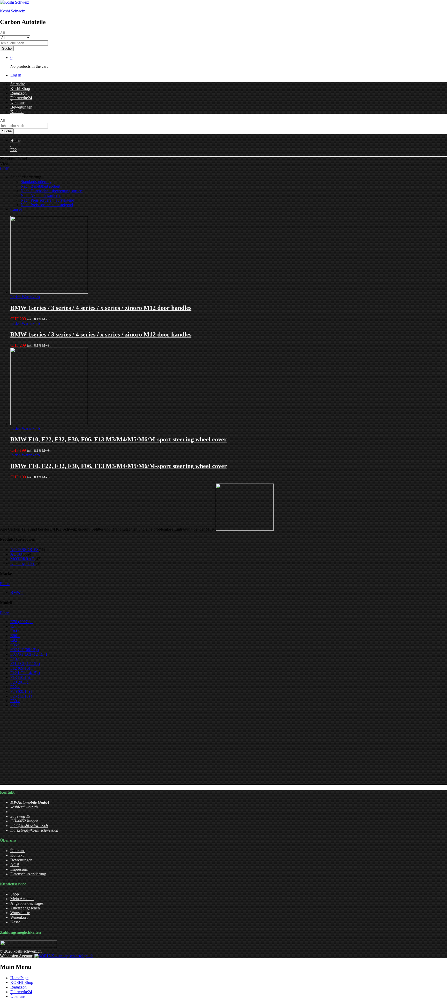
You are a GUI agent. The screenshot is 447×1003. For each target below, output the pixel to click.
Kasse (15, 922)
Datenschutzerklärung (28, 874)
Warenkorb (19, 917)
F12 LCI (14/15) (25, 673)
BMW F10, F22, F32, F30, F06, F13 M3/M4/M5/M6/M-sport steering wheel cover (118, 439)
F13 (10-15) (21, 677)
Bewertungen (21, 107)
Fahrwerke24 (21, 98)
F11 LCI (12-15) (25, 663)
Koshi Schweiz (12, 11)
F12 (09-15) (21, 668)
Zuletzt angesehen (25, 908)
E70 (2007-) (21, 621)
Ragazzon (18, 93)
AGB (14, 864)
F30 (15, 701)
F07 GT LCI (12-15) (28, 654)
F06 (15, 645)
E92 (15, 640)
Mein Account (22, 899)
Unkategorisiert (22, 563)
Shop (14, 894)
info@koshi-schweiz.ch (29, 825)
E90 (15, 635)
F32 (15, 705)
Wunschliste (20, 912)
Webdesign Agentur (16, 956)
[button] (25, 297)
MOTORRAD (22, 559)
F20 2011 (19, 682)
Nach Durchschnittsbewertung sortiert (52, 191)
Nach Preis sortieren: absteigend (47, 205)
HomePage (19, 978)
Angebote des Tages (26, 903)
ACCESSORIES (24, 549)
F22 (15, 687)
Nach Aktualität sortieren (41, 195)
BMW (17, 592)
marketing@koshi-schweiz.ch (34, 830)
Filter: (5, 583)
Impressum (19, 869)
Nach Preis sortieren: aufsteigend (47, 200)
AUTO (16, 554)
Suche (7, 48)
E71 (15, 626)
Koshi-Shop (20, 88)
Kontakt (17, 112)
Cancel (16, 209)
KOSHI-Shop (21, 982)
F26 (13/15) (21, 696)
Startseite (17, 84)
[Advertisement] (155, 748)
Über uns (17, 102)
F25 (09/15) (21, 691)
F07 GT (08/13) (24, 649)
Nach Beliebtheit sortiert (40, 186)
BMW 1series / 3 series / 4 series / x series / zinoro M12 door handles (100, 307)
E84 (15, 631)
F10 (15, 659)
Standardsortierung (36, 181)
